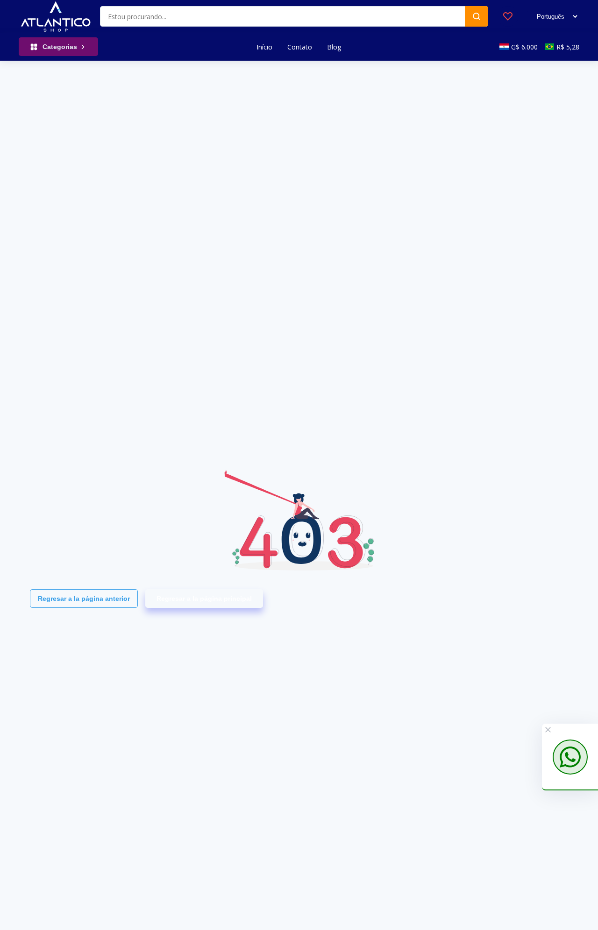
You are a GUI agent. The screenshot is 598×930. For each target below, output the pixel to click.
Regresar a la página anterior (84, 598)
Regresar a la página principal (204, 598)
